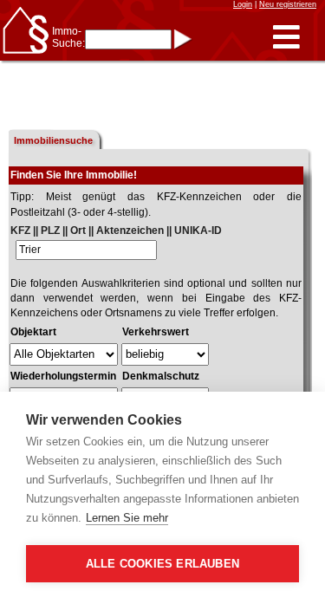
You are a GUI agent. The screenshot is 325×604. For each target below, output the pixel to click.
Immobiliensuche (53, 140)
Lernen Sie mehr (127, 517)
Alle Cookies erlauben (162, 563)
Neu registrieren (287, 4)
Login (242, 4)
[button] (286, 38)
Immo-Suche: (68, 37)
